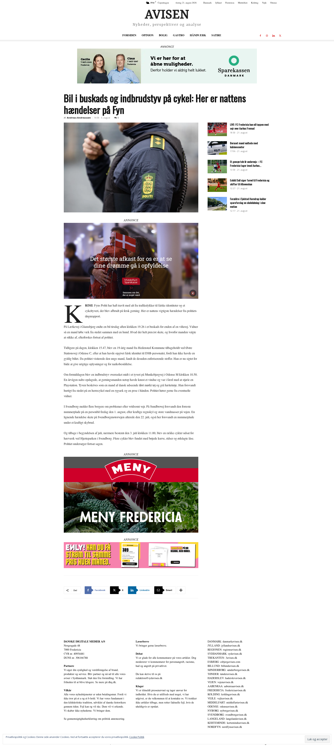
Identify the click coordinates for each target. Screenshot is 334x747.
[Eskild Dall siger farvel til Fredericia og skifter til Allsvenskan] (217, 185)
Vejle (264, 2)
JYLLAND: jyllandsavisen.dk (224, 645)
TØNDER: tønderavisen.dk (222, 674)
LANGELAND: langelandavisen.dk (227, 718)
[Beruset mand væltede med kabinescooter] (217, 148)
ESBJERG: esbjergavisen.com (224, 662)
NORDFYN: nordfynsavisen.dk (225, 727)
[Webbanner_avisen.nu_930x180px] (167, 66)
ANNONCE (167, 46)
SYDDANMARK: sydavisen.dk (225, 653)
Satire (216, 35)
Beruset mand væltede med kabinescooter (244, 145)
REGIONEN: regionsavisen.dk (224, 649)
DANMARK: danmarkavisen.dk (225, 641)
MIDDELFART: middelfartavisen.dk (228, 702)
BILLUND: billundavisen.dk (223, 666)
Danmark (207, 2)
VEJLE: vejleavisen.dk (220, 698)
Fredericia (229, 2)
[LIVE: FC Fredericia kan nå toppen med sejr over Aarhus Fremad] (217, 129)
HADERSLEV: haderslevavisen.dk (227, 678)
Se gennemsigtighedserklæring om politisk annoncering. (94, 718)
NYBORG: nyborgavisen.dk (223, 710)
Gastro (178, 35)
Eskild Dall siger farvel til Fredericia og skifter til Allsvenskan (249, 182)
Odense (273, 2)
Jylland (218, 2)
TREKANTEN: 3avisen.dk (222, 657)
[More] (181, 590)
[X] (280, 35)
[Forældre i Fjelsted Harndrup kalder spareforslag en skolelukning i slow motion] (217, 203)
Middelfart (242, 2)
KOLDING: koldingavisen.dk (224, 694)
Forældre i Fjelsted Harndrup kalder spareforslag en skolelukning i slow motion (248, 203)
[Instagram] (267, 35)
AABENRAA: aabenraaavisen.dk (226, 686)
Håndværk (198, 35)
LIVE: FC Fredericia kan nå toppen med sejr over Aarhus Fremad (249, 126)
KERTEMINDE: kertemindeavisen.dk (228, 723)
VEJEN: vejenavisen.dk (220, 682)
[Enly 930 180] (131, 555)
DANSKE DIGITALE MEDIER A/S (84, 641)
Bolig (163, 35)
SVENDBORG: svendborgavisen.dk (227, 714)
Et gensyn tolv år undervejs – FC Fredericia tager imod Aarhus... (246, 163)
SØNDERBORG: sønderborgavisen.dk (229, 670)
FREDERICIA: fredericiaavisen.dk (227, 690)
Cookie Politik (136, 737)
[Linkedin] (273, 35)
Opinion (147, 35)
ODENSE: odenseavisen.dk (223, 706)
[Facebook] (260, 35)
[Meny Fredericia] (131, 495)
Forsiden (129, 35)
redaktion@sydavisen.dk (149, 678)
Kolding (254, 2)
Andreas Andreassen (79, 117)
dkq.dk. (112, 682)
